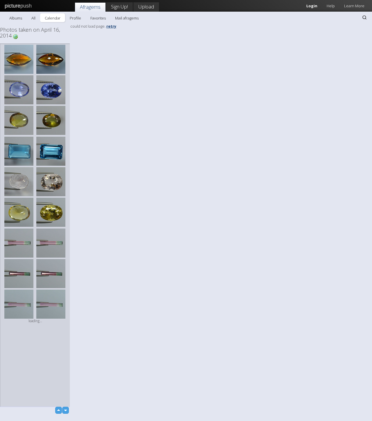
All (33, 18)
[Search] (364, 17)
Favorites (98, 18)
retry (111, 26)
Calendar (52, 18)
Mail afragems (127, 18)
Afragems (90, 6)
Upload (146, 6)
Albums (15, 18)
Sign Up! (119, 6)
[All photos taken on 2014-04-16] (15, 36)
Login (311, 5)
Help (331, 5)
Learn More (354, 5)
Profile (75, 18)
